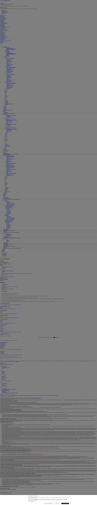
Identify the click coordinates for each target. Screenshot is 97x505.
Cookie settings (57, 503)
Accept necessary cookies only (48, 503)
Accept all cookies (65, 503)
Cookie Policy (32, 501)
